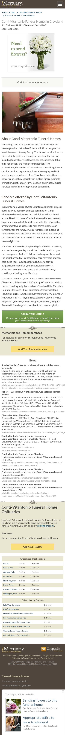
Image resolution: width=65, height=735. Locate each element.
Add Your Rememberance (32, 349)
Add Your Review (32, 546)
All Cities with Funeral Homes (24, 658)
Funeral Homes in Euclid (14, 681)
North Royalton (9, 581)
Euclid (6, 563)
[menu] (60, 4)
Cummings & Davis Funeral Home (17, 622)
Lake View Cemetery (11, 605)
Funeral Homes (9, 655)
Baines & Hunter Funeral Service (16, 626)
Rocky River (8, 585)
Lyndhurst (7, 576)
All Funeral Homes (45, 658)
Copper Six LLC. (32, 662)
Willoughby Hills (10, 593)
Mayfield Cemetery (11, 609)
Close (63, 691)
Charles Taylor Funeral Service (15, 631)
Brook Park (8, 568)
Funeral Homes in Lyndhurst (16, 685)
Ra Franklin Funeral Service (14, 618)
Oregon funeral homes (52, 655)
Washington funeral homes (29, 655)
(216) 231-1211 (10, 28)
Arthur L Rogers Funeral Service (16, 635)
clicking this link (45, 525)
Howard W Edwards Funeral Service (18, 613)
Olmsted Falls (9, 572)
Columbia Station (10, 589)
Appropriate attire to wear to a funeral (38, 719)
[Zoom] (32, 93)
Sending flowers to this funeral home (40, 702)
